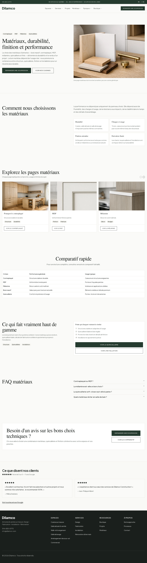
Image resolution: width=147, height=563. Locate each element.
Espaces (48, 8)
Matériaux (75, 8)
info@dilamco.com (9, 531)
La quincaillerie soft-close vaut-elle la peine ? (93, 392)
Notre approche (129, 522)
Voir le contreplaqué (14, 228)
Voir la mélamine (108, 228)
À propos (86, 8)
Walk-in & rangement (58, 530)
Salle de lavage (56, 534)
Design (77, 522)
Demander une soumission (133, 8)
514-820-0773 (7, 2)
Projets (67, 8)
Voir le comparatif (126, 440)
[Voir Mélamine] (122, 196)
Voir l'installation (109, 351)
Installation (79, 530)
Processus (127, 526)
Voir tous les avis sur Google (12, 502)
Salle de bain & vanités (58, 526)
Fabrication (79, 526)
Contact (127, 530)
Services (58, 8)
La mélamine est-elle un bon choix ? (88, 386)
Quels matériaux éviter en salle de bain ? (90, 397)
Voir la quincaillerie (109, 345)
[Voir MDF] (73, 196)
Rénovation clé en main (83, 534)
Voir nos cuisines (43, 70)
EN (143, 2)
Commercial (55, 542)
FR (138, 2)
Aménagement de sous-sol (60, 538)
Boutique (97, 8)
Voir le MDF (58, 228)
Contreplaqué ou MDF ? (83, 381)
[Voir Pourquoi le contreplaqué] (25, 196)
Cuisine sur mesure (57, 522)
